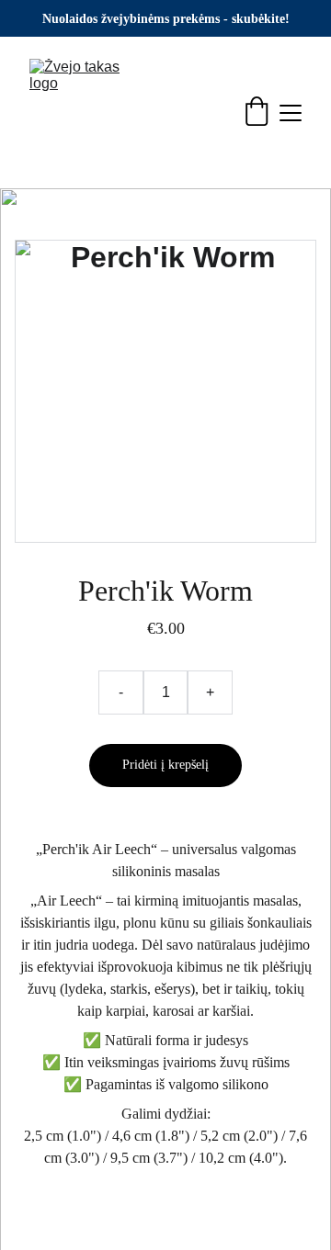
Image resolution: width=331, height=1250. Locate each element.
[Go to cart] (256, 113)
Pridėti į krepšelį (165, 764)
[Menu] (291, 113)
